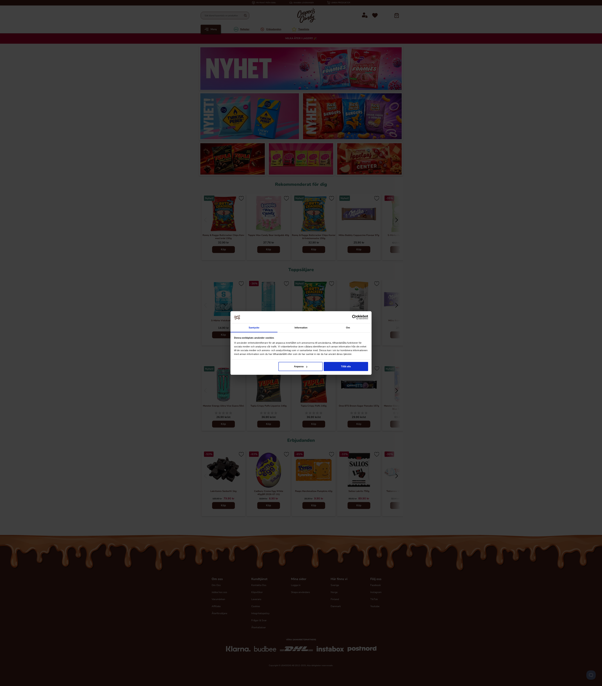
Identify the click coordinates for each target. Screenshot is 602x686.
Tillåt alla (346, 366)
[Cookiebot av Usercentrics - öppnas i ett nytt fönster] (354, 317)
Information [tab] (301, 327)
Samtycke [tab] (254, 327)
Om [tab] (348, 327)
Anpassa (299, 366)
